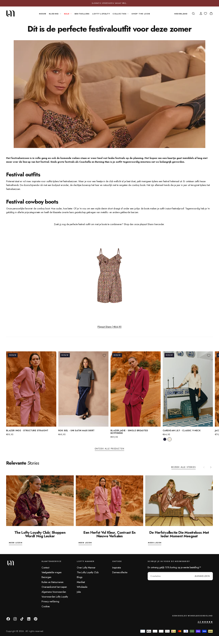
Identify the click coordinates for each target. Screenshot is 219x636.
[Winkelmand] (211, 14)
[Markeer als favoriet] (52, 355)
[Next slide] (211, 467)
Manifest (81, 582)
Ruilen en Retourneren (52, 582)
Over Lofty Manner (86, 567)
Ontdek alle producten (109, 448)
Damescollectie (119, 572)
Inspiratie (116, 567)
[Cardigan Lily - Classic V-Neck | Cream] (169, 439)
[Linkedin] (29, 619)
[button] (181, 14)
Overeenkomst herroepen (54, 587)
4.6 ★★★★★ (205, 622)
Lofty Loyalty (101, 13)
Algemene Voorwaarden (54, 592)
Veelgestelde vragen (52, 572)
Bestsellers (82, 13)
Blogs (79, 577)
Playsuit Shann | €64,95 (109, 326)
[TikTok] (22, 619)
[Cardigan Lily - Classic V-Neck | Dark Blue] (164, 439)
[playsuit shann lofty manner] (109, 276)
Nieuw (42, 13)
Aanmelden (202, 576)
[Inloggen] (201, 14)
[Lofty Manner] (10, 563)
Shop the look (141, 13)
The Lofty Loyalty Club (88, 572)
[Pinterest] (36, 619)
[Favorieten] (205, 13)
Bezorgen (46, 577)
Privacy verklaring (50, 601)
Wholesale (82, 587)
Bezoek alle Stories (183, 467)
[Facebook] (8, 619)
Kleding (54, 13)
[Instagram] (15, 619)
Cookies (46, 606)
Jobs (79, 592)
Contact (45, 567)
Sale (66, 13)
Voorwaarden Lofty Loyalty (55, 596)
